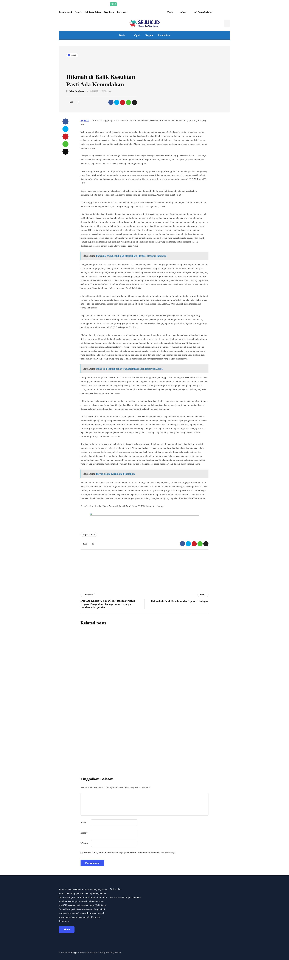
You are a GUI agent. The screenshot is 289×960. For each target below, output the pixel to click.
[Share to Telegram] (134, 102)
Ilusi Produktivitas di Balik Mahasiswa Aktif (149, 721)
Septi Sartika (89, 534)
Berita (122, 35)
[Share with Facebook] (110, 102)
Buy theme (109, 12)
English (170, 12)
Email (84, 833)
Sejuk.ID (85, 120)
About (66, 929)
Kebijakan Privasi (93, 12)
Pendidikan (164, 35)
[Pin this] (122, 102)
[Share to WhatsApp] (128, 102)
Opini (137, 35)
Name (84, 822)
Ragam (149, 35)
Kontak (78, 12)
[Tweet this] (116, 102)
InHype (74, 952)
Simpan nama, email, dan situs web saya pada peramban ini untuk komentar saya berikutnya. (130, 852)
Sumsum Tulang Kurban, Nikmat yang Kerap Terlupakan (159, 654)
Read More (173, 4)
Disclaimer (122, 12)
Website (84, 843)
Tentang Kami (65, 12)
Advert (183, 12)
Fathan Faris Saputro (77, 91)
